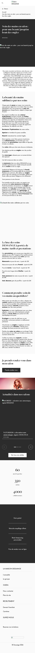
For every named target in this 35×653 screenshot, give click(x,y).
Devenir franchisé (9, 607)
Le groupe (6, 579)
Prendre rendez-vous (11, 370)
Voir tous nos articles (17, 455)
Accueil (4, 12)
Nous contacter (8, 591)
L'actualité (6, 575)
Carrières (6, 611)
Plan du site (7, 595)
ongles (18, 166)
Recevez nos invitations (10, 627)
